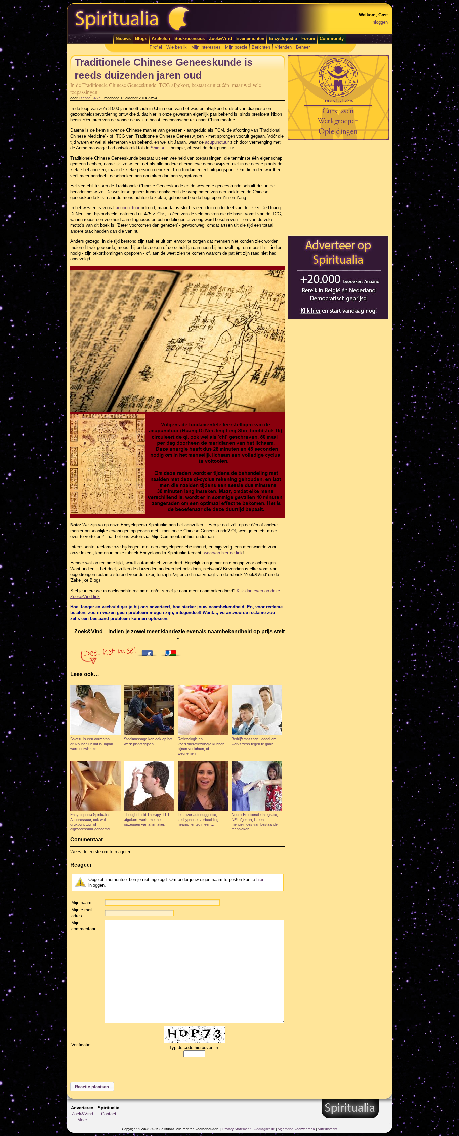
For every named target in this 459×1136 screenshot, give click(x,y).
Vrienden (283, 47)
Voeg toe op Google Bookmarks (172, 651)
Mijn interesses (206, 47)
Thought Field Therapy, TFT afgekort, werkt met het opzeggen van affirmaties (147, 819)
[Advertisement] (338, 187)
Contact (108, 1113)
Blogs (141, 38)
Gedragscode (264, 1129)
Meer (82, 1119)
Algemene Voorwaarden (296, 1129)
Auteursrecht (327, 1129)
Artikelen (161, 38)
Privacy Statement (236, 1129)
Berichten (261, 47)
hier (259, 879)
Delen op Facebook (149, 651)
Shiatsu (158, 147)
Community (332, 38)
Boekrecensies (189, 38)
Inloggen (379, 22)
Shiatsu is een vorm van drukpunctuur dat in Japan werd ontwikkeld (91, 744)
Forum (308, 38)
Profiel (156, 47)
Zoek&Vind (220, 38)
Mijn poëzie (236, 47)
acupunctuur (217, 142)
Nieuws (123, 38)
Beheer (303, 47)
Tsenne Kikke (90, 98)
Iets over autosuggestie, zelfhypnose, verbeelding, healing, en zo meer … (198, 819)
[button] (92, 1086)
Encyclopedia (283, 38)
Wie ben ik (176, 47)
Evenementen (250, 38)
